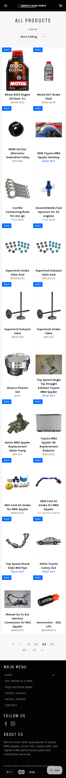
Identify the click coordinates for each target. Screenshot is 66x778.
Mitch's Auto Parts (22, 765)
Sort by (33, 29)
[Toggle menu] (53, 675)
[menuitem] (31, 675)
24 (52, 644)
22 (36, 644)
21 (28, 644)
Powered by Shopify (43, 765)
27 (34, 650)
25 (24, 650)
